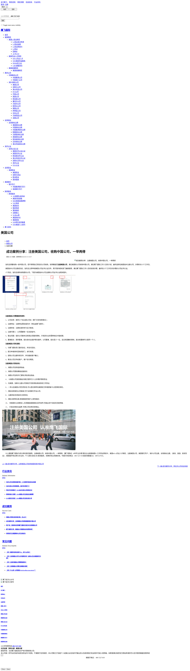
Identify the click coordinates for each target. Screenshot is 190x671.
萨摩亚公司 (17, 111)
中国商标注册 (17, 127)
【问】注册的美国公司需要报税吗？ (16, 562)
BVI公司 (16, 92)
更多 (3, 478)
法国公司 (16, 118)
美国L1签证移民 (14, 39)
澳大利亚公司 (17, 89)
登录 (2, 4)
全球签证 (8, 168)
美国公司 (16, 84)
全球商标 (8, 120)
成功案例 (7, 506)
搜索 (3, 20)
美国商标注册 (17, 125)
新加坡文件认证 (18, 156)
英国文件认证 (17, 153)
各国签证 (12, 170)
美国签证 (16, 172)
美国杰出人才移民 (15, 56)
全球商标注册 (13, 122)
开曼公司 (16, 94)
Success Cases (7, 510)
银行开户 (12, 184)
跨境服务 (8, 191)
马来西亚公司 (17, 115)
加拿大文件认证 (18, 160)
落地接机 (16, 210)
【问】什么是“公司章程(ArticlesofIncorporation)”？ (21, 570)
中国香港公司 (17, 77)
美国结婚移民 (13, 68)
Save (8, 669)
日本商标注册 (17, 141)
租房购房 (16, 208)
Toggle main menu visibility (12, 25)
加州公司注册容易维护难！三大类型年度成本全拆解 (21, 482)
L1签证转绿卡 (17, 47)
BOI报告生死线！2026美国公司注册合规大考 (19, 498)
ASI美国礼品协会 (19, 196)
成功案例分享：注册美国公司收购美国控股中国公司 (21, 521)
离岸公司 (8, 73)
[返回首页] (2, 13)
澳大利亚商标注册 (19, 144)
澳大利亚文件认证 (19, 158)
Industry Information (9, 475)
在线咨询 (29, 2)
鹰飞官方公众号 (8, 579)
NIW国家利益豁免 (19, 61)
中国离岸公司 (13, 75)
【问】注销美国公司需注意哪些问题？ (17, 566)
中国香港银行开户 (19, 186)
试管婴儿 (16, 213)
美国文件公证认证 (19, 151)
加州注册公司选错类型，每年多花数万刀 (17, 486)
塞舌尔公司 (17, 101)
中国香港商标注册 (19, 130)
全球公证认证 (13, 149)
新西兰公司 (17, 106)
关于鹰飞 (4, 2)
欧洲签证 (16, 177)
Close (3, 669)
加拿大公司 (17, 87)
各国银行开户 (17, 189)
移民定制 (12, 2)
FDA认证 (16, 165)
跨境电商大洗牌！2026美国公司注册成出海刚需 (19, 494)
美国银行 (8, 182)
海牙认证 (8, 146)
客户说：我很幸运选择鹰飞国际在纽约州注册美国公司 (21, 525)
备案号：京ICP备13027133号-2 (45, 651)
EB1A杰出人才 (18, 58)
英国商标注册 (17, 137)
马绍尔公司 (17, 103)
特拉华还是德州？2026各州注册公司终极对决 (19, 490)
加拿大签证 (17, 175)
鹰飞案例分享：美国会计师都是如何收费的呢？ (19, 529)
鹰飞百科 (8, 227)
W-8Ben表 (16, 215)
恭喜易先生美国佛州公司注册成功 (16, 533)
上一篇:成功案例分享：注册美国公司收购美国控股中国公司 (23, 464)
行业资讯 (37, 2)
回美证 (15, 51)
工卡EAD (16, 54)
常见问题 (7, 541)
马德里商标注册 (18, 134)
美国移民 (8, 37)
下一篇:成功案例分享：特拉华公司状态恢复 (172, 466)
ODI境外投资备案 (19, 222)
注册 (6, 4)
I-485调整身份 (17, 66)
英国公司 (16, 96)
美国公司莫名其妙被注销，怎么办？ (16, 517)
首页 (6, 35)
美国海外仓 (17, 217)
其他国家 (16, 179)
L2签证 (15, 49)
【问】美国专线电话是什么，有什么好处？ (18, 552)
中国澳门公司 (17, 80)
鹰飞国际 (5, 30)
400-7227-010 (16, 646)
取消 (4, 9)
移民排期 (20, 2)
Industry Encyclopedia (9, 546)
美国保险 (16, 220)
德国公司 (16, 108)
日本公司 (16, 113)
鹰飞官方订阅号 (8, 582)
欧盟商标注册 (17, 132)
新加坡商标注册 (18, 139)
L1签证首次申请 (18, 42)
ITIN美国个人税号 (19, 224)
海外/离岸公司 (14, 82)
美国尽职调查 (17, 198)
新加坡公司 (17, 99)
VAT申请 (16, 203)
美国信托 (16, 205)
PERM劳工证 (17, 63)
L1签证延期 (17, 44)
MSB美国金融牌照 (19, 201)
